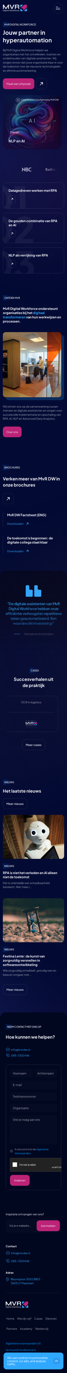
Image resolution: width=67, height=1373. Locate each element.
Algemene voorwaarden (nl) (23, 1343)
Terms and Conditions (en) (21, 1349)
